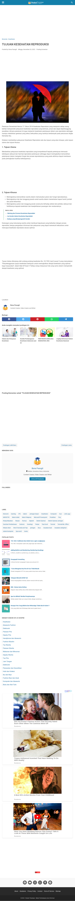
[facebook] (9, 319)
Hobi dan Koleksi (9, 671)
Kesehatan (44, 514)
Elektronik (6, 628)
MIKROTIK (6, 517)
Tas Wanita (7, 645)
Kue (60, 514)
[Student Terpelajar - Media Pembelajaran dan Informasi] (37, 2)
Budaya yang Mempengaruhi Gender (18, 219)
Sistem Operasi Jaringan (55, 521)
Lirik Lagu (67, 514)
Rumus (24, 521)
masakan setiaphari (60, 528)
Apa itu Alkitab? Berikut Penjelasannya (23, 596)
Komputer (54, 514)
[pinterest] (37, 319)
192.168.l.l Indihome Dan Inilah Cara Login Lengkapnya (28, 541)
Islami (25, 514)
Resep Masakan (8, 521)
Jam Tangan (7, 661)
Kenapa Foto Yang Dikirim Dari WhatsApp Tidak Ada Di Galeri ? (30, 605)
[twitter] (23, 319)
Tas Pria (6, 658)
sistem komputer (8, 531)
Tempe (37, 524)
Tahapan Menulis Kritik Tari (19, 578)
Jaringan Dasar (34, 514)
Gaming (13, 514)
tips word (19, 531)
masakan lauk (47, 528)
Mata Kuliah (15, 517)
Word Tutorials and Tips (20, 528)
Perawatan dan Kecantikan (12, 668)
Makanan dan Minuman (11, 651)
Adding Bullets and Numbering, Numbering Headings (27, 550)
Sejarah (31, 521)
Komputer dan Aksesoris (11, 681)
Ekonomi (5, 514)
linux (39, 528)
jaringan (32, 528)
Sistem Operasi (41, 521)
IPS (19, 514)
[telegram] (66, 319)
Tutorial (52, 524)
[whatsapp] (52, 319)
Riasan (17, 521)
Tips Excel (45, 524)
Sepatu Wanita (8, 655)
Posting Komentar (42, 49)
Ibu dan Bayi (7, 675)
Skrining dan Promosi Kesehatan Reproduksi (21, 213)
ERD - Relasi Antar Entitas (19, 587)
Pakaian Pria (7, 632)
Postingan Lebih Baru (9, 445)
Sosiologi (30, 524)
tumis (26, 531)
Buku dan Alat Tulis (9, 685)
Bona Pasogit (37, 468)
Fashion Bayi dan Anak (11, 678)
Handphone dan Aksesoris (12, 638)
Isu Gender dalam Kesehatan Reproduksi (20, 216)
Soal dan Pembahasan (10, 524)
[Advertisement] (37, 21)
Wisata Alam (7, 528)
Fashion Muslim (8, 642)
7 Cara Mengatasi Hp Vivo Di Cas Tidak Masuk (25, 568)
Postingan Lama (67, 445)
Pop (59, 517)
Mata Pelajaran (26, 517)
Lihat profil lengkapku (37, 479)
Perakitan (53, 517)
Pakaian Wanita (8, 648)
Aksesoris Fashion (9, 625)
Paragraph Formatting (18, 559)
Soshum (21, 524)
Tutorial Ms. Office (63, 524)
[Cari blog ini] (72, 2)
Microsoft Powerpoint (40, 517)
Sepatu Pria (7, 635)
